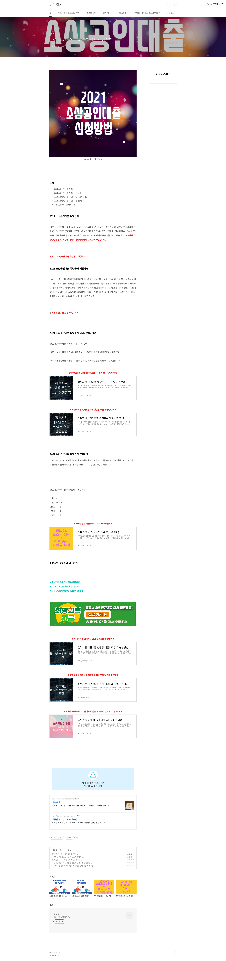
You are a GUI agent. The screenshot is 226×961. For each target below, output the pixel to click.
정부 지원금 (107, 13)
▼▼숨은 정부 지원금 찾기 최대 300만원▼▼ (93, 523)
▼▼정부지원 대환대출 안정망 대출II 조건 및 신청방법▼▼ (93, 675)
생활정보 (170, 13)
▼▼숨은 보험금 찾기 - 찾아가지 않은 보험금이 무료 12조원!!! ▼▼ (93, 711)
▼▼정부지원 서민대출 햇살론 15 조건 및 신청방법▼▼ (93, 373)
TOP (175, 953)
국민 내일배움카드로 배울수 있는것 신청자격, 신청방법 (71, 863)
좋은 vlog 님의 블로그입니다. (63, 917)
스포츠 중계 (91, 13)
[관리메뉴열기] (222, 4)
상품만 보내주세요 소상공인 (64, 819)
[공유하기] (58, 837)
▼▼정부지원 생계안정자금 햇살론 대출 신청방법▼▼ (93, 409)
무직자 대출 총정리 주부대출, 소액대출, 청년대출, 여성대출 (72, 866)
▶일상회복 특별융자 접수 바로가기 (64, 582)
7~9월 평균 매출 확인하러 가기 (65, 312)
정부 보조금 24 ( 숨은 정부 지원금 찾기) (66, 860)
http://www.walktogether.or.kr (64, 799)
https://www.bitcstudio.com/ (63, 816)
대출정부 (122, 13)
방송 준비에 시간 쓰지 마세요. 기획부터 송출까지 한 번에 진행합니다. (79, 822)
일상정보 (55, 4)
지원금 (54, 850)
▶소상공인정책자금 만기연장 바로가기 (66, 590)
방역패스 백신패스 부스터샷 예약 (146, 13)
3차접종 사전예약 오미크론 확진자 (64, 854)
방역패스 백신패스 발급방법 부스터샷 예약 (66, 857)
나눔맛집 (56, 802)
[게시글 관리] (61, 837)
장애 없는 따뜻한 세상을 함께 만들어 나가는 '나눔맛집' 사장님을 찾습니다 (81, 805)
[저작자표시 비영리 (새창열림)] (76, 838)
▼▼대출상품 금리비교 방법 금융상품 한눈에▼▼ (93, 638)
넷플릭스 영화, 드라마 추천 (69, 13)
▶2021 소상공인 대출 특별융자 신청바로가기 (69, 256)
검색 (169, 4)
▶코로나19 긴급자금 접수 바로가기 (64, 586)
